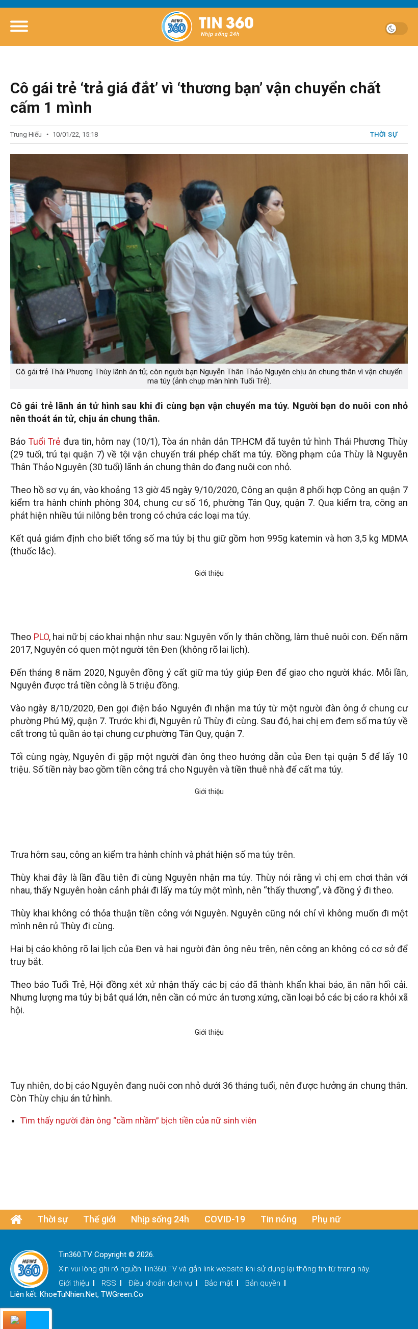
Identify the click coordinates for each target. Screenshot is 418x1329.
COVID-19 (224, 1219)
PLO (41, 636)
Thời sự (384, 134)
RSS (108, 1283)
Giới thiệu (74, 1283)
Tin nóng (278, 1219)
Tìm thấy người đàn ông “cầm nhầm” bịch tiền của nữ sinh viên (138, 1120)
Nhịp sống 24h (160, 1219)
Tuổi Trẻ (45, 441)
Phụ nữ (326, 1219)
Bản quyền (262, 1283)
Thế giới (99, 1219)
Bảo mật (218, 1283)
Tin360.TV (160, 1268)
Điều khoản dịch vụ (160, 1283)
